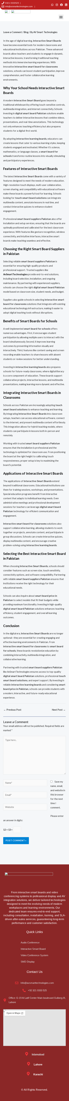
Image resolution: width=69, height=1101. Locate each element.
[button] (61, 17)
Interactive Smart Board (33, 949)
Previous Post (12, 709)
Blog (26, 32)
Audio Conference (30, 942)
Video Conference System (34, 955)
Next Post (58, 709)
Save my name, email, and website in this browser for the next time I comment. (57, 794)
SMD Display (28, 961)
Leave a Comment (12, 32)
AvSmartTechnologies (15, 274)
